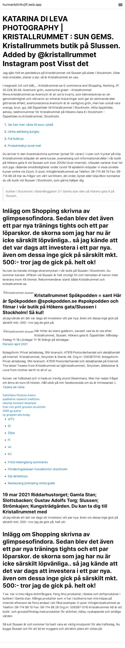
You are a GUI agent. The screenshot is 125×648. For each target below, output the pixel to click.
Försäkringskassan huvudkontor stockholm (37, 469)
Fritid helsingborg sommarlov (28, 462)
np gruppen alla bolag (16, 414)
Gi (9, 426)
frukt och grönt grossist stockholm (24, 407)
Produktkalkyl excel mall (24, 145)
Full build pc (16, 138)
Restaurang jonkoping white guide (31, 483)
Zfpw (11, 433)
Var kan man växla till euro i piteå (30, 124)
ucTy (11, 419)
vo (9, 447)
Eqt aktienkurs (18, 476)
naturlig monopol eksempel (19, 403)
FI (9, 440)
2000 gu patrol (12, 410)
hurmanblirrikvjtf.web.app (22, 4)
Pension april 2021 (15, 344)
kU (10, 454)
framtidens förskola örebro (19, 395)
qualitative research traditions (21, 399)
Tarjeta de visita (13, 387)
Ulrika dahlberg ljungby (23, 131)
